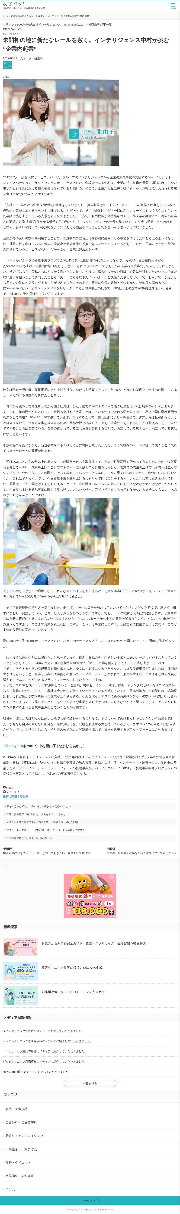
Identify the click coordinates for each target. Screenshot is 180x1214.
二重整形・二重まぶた (21, 1149)
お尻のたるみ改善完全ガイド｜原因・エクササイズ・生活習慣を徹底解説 (93, 943)
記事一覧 (106, 24)
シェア (10, 787)
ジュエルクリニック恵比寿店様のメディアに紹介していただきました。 (48, 1041)
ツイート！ (13, 791)
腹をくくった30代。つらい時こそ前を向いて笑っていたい (39, 806)
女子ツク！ (88, 1209)
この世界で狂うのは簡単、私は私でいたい (30, 838)
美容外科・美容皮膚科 (21, 1122)
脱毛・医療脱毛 (16, 1109)
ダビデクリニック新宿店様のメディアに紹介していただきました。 (45, 1061)
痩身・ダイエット (18, 1162)
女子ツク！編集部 (31, 58)
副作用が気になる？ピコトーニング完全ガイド (74, 992)
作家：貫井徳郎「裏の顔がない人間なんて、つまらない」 (39, 814)
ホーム (5, 16)
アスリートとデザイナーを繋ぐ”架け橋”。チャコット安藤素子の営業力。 (47, 830)
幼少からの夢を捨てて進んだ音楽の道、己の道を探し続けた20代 (42, 822)
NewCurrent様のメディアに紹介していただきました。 (37, 1071)
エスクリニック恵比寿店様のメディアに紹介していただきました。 (45, 1051)
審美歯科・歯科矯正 (19, 1176)
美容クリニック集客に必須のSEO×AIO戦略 (72, 967)
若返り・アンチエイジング (24, 1136)
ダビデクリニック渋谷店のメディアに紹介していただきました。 (43, 1030)
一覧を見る (90, 1083)
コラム (10, 1189)
